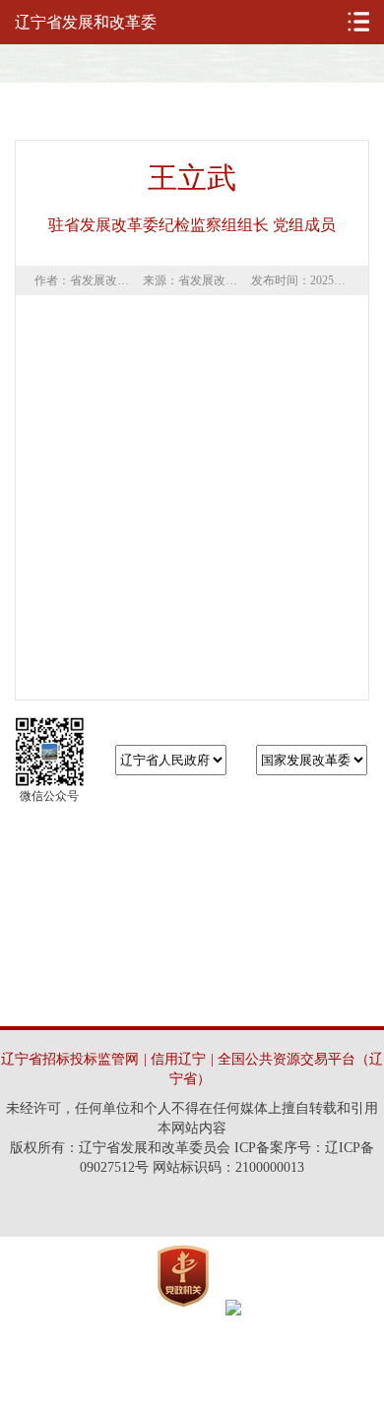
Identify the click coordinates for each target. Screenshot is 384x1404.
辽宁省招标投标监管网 (70, 1059)
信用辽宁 (178, 1059)
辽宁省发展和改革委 (86, 22)
